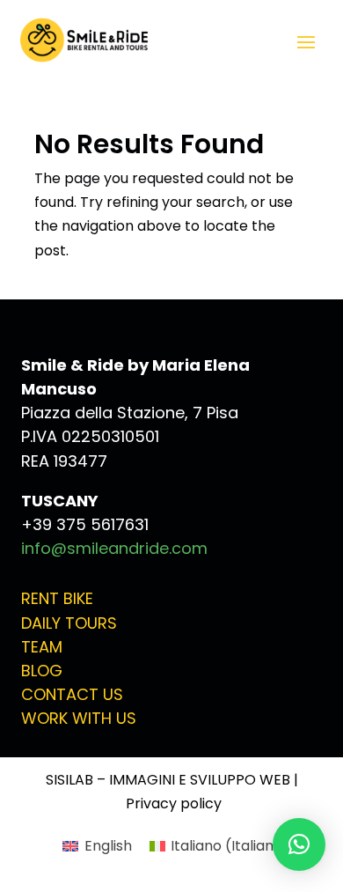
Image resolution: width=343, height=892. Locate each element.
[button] (299, 844)
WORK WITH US (78, 718)
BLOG (41, 671)
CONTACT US (72, 694)
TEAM (41, 647)
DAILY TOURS (69, 623)
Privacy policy (174, 803)
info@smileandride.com (114, 548)
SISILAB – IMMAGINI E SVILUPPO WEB (168, 780)
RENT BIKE (57, 598)
